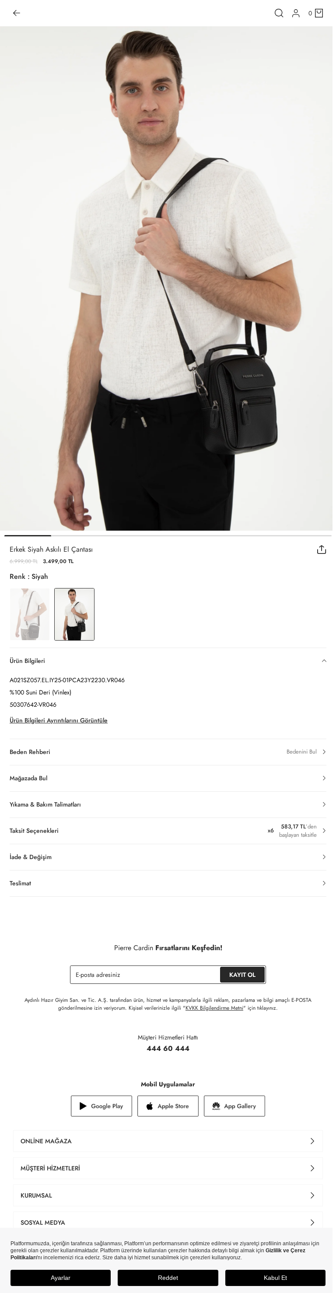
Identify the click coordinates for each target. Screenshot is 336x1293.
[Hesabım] (296, 13)
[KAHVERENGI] (30, 614)
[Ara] (279, 13)
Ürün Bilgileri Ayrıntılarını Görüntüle (59, 720)
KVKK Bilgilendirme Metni (214, 1008)
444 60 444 (168, 1048)
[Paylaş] (321, 549)
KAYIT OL (242, 974)
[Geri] (17, 13)
